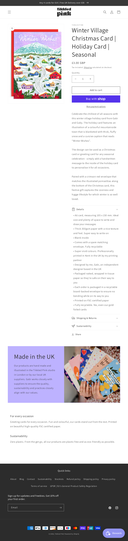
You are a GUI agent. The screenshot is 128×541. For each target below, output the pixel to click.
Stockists (59, 479)
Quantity (76, 72)
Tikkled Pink (59, 534)
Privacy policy (108, 479)
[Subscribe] (60, 507)
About (13, 479)
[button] (9, 12)
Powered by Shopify (71, 534)
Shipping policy (91, 479)
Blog (22, 479)
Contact (31, 479)
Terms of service (39, 486)
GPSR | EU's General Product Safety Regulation (73, 486)
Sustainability (45, 479)
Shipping (88, 67)
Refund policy (74, 479)
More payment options (96, 106)
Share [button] (78, 334)
